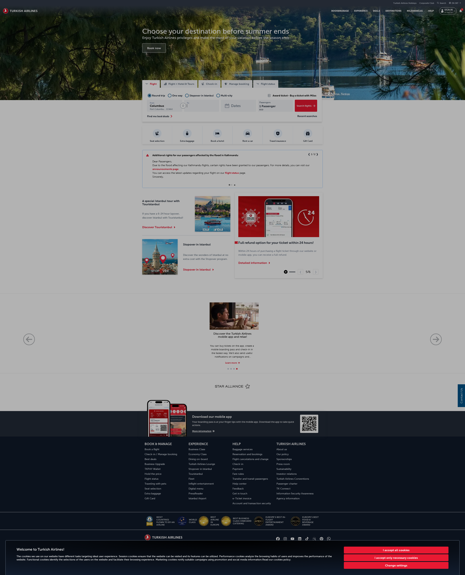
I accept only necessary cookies (396, 557)
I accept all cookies (396, 550)
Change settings (396, 565)
